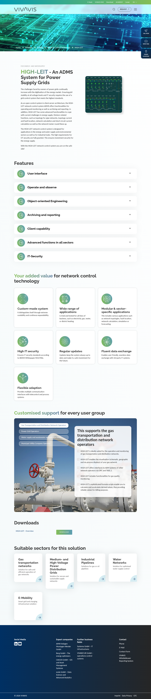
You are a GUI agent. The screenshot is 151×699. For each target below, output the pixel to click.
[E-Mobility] (28, 606)
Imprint (117, 696)
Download (109, 2)
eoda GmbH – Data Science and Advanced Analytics (64, 675)
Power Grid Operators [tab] (30, 431)
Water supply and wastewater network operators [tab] (41, 437)
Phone (121, 644)
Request (123, 9)
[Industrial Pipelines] (91, 568)
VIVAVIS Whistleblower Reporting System (126, 658)
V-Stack (89, 2)
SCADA (40, 48)
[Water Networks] (123, 568)
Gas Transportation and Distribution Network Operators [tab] (43, 425)
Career (127, 2)
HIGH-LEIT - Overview (24, 531)
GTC (135, 696)
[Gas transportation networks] (28, 568)
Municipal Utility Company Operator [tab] (35, 444)
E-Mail (121, 648)
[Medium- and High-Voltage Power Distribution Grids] (60, 571)
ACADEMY (119, 2)
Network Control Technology (58, 48)
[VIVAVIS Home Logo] (25, 9)
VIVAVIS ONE (99, 2)
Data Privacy (127, 696)
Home (18, 48)
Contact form (124, 652)
